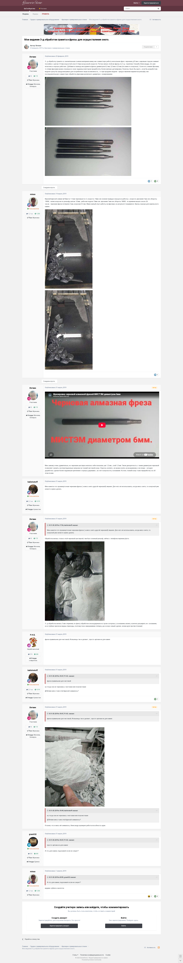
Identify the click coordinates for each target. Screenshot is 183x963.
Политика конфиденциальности (92, 955)
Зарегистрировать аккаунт (59, 926)
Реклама (43, 8)
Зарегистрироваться (151, 3)
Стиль (75, 955)
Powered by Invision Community (91, 960)
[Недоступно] (88, 101)
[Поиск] (158, 9)
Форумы (25, 14)
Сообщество (30, 8)
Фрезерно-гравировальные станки (57, 48)
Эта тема (150, 8)
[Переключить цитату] (48, 525)
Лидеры (35, 14)
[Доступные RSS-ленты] (159, 947)
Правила (45, 14)
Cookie (108, 955)
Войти (136, 3)
